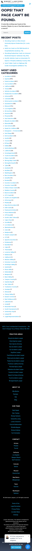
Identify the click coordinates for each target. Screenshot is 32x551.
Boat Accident (9, 193)
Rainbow (7, 254)
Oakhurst (8, 257)
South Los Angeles (11, 197)
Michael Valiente (15, 416)
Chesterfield (16, 473)
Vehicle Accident (10, 91)
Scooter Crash (9, 185)
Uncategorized (10, 153)
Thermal (7, 249)
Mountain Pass (9, 306)
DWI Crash (8, 207)
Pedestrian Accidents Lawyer (15, 361)
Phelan (7, 202)
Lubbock (7, 150)
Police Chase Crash (11, 188)
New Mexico (16, 477)
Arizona (7, 96)
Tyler (6, 165)
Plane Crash (8, 158)
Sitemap (15, 514)
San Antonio (9, 126)
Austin (7, 138)
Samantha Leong (16, 419)
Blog (15, 400)
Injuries (7, 79)
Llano (6, 230)
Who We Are (15, 391)
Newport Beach (16, 457)
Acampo (7, 289)
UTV (6, 237)
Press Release (9, 212)
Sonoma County (10, 262)
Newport (7, 274)
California (8, 86)
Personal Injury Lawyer (15, 366)
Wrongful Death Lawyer (15, 381)
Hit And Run (8, 111)
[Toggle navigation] (30, 4)
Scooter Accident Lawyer (16, 372)
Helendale (8, 272)
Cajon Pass (8, 220)
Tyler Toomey (15, 413)
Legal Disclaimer (15, 506)
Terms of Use (15, 503)
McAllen (7, 170)
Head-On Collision (10, 128)
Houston (7, 113)
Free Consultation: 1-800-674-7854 (13, 6)
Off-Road (8, 215)
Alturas (7, 292)
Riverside (8, 123)
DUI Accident (9, 136)
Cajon (6, 247)
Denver (16, 466)
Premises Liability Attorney (15, 364)
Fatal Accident (9, 81)
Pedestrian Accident (11, 93)
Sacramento (9, 103)
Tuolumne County (11, 287)
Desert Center (9, 296)
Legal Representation (12, 316)
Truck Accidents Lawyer (16, 378)
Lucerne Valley (9, 252)
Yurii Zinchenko (15, 433)
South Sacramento (11, 309)
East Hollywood (10, 299)
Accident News (15, 512)
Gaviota (7, 267)
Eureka (7, 180)
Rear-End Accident (11, 205)
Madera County (10, 190)
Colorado (8, 98)
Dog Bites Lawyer (16, 352)
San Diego (8, 133)
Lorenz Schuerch (15, 421)
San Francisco (9, 118)
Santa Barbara (9, 148)
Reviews (15, 394)
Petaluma (8, 242)
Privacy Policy (16, 509)
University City (9, 311)
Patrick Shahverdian (16, 424)
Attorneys (8, 200)
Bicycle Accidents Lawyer (15, 338)
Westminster (9, 227)
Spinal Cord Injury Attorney (15, 375)
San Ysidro (8, 284)
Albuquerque (16, 480)
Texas (7, 88)
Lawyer (7, 314)
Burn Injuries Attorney (15, 344)
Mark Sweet (15, 410)
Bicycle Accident (10, 121)
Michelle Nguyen (15, 427)
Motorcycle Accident (11, 101)
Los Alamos (8, 225)
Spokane (16, 493)
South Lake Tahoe (11, 217)
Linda (6, 304)
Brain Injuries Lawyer (16, 341)
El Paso (7, 143)
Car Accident (9, 84)
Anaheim (7, 168)
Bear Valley (8, 277)
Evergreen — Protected (12, 131)
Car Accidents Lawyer (15, 349)
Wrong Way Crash (10, 160)
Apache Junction (10, 240)
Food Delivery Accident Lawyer (15, 355)
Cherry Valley (9, 294)
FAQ (16, 397)
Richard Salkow (15, 430)
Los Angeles (9, 108)
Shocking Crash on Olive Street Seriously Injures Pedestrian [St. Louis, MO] (17, 43)
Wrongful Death (10, 163)
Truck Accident (10, 155)
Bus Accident (9, 175)
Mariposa (8, 232)
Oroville (7, 222)
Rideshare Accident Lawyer (16, 369)
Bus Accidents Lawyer (15, 347)
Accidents (8, 76)
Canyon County (10, 279)
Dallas (7, 145)
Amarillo (7, 178)
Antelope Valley (10, 264)
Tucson (7, 141)
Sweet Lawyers (10, 235)
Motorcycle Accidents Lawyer (15, 358)
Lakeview (8, 301)
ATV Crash (8, 195)
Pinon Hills (8, 269)
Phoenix (7, 116)
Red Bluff (8, 245)
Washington (9, 173)
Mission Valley (9, 259)
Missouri (7, 106)
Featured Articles (10, 210)
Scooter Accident (10, 183)
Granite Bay (8, 282)
